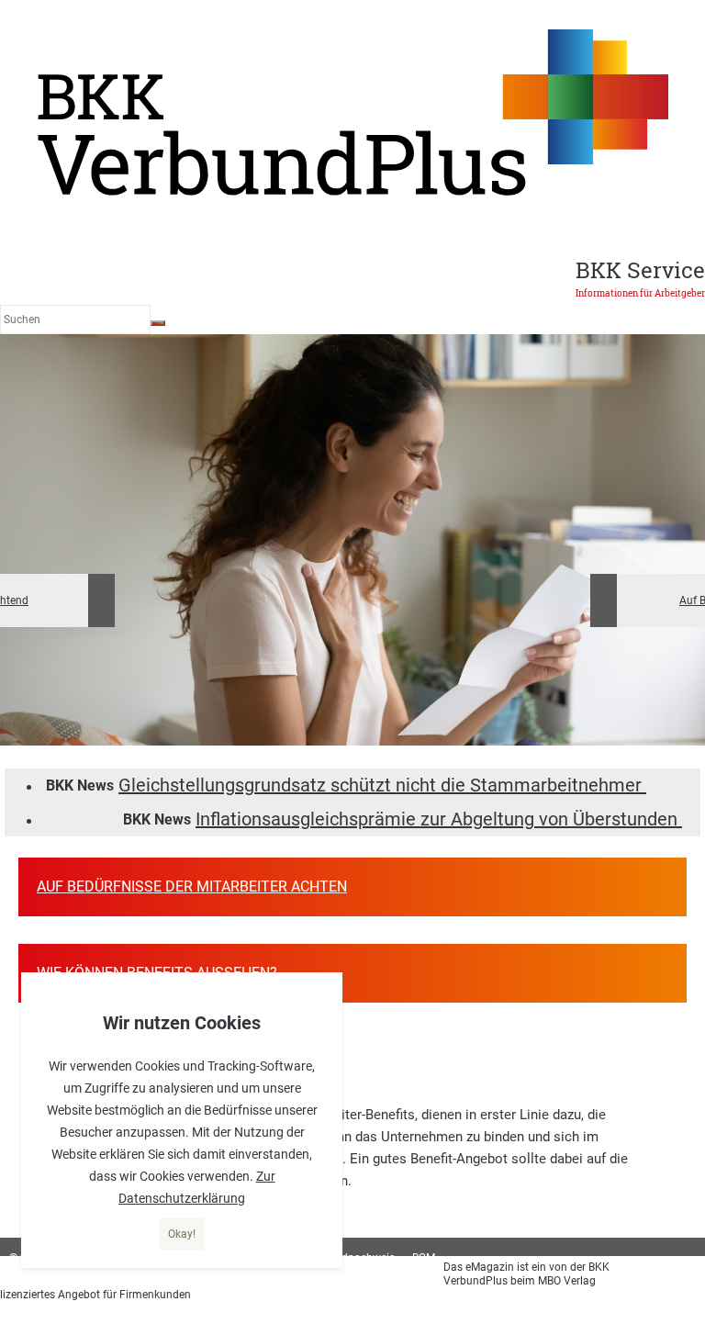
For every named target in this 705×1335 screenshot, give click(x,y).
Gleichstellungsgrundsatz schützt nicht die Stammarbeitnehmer (382, 785)
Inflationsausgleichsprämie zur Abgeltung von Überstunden (439, 819)
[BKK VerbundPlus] (352, 192)
